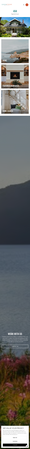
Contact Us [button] (15, 346)
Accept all (15, 444)
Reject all (15, 437)
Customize (15, 441)
